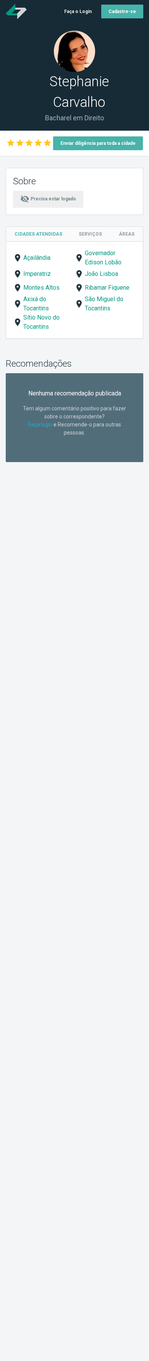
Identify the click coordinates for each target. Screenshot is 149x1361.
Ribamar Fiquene (107, 287)
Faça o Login (78, 11)
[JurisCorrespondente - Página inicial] (16, 11)
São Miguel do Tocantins (104, 303)
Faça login (40, 424)
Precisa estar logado (48, 198)
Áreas (126, 234)
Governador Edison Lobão (103, 257)
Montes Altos (41, 287)
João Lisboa (101, 273)
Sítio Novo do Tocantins (41, 322)
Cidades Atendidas (38, 234)
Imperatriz (37, 273)
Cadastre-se (122, 11)
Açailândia (36, 257)
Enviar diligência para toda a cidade (98, 143)
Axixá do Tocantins (36, 303)
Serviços (90, 234)
